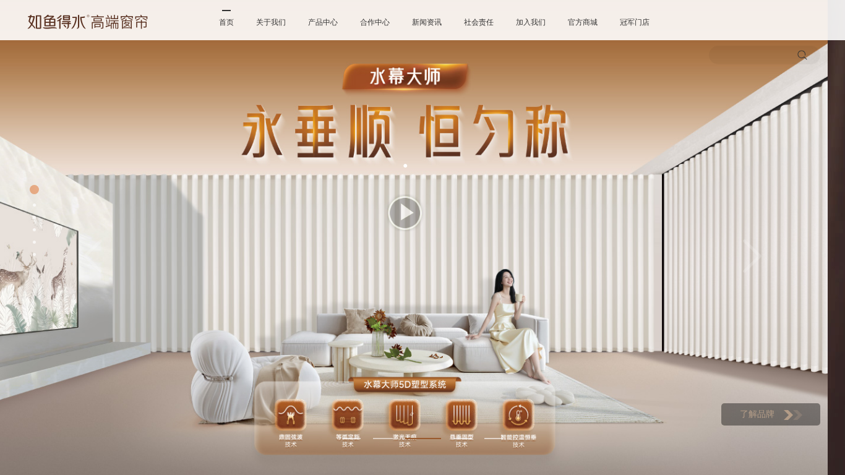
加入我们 (531, 22)
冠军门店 (635, 22)
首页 (226, 22)
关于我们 (271, 22)
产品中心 (323, 22)
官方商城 (583, 22)
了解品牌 (757, 414)
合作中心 (375, 22)
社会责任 (479, 22)
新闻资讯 (427, 22)
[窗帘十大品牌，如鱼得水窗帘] (88, 21)
